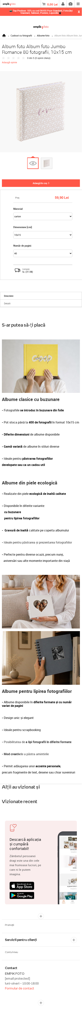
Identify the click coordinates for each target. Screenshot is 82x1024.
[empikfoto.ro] (40, 26)
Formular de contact (19, 988)
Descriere (8, 295)
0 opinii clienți (43, 57)
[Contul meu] (63, 4)
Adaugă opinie (9, 62)
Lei (52, 4)
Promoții (9, 925)
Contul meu (11, 952)
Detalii (7, 303)
